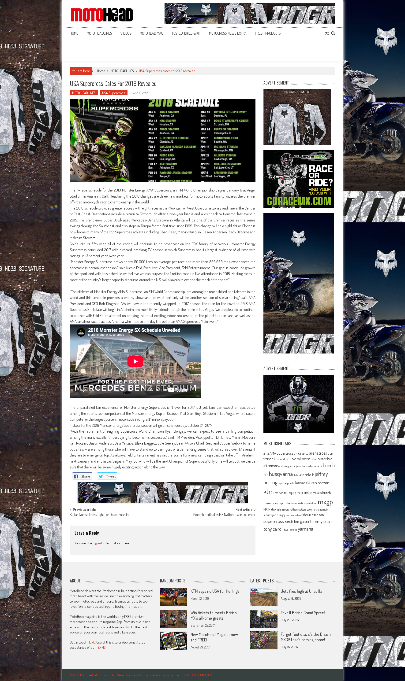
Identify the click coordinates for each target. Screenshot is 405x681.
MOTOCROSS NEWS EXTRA (228, 33)
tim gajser (302, 521)
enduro (282, 466)
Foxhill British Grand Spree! (303, 612)
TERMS (101, 647)
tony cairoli (273, 529)
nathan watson (297, 509)
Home (74, 33)
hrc (265, 474)
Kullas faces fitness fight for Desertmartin (99, 515)
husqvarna (281, 473)
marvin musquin (285, 492)
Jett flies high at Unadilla (301, 591)
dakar (314, 459)
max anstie (304, 492)
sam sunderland (294, 515)
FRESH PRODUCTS (268, 33)
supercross (273, 521)
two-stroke (290, 529)
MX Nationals (272, 509)
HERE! (92, 642)
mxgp (325, 501)
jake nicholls (306, 475)
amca (297, 453)
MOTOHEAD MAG (151, 33)
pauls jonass (313, 509)
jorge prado (287, 483)
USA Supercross (113, 93)
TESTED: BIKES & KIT (186, 33)
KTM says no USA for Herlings (215, 591)
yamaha (305, 528)
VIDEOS (125, 33)
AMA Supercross (281, 453)
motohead (312, 503)
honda (329, 465)
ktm (268, 491)
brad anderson (282, 459)
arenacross (318, 453)
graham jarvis (295, 466)
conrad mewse (301, 458)
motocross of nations (295, 503)
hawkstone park (312, 466)
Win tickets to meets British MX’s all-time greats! (214, 615)
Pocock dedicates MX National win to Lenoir (224, 515)
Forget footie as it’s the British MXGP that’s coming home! (306, 637)
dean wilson (325, 459)
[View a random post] (327, 33)
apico (305, 453)
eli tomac (270, 465)
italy (295, 475)
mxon (285, 509)
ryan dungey (278, 515)
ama (266, 453)
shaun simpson (313, 514)
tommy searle (322, 521)
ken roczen (320, 482)
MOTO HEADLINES (99, 33)
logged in (99, 543)
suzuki (289, 521)
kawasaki (302, 482)
